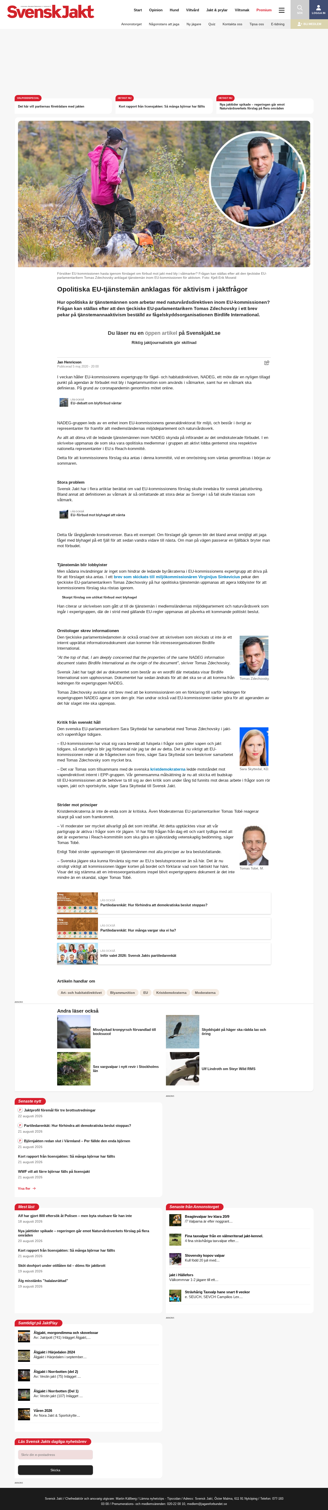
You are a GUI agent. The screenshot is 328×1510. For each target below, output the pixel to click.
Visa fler (24, 1188)
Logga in (318, 13)
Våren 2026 (43, 1410)
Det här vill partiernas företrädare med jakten (51, 106)
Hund (174, 10)
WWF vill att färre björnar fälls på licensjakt (54, 1171)
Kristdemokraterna (171, 993)
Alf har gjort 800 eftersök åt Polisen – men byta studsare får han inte (75, 1216)
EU (145, 993)
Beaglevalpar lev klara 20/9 (207, 1216)
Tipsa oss (256, 24)
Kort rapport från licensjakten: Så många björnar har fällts (162, 106)
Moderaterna (205, 993)
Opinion (156, 10)
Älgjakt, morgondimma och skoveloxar (66, 1333)
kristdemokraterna (167, 769)
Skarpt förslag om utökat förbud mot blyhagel (99, 597)
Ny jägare (194, 24)
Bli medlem (312, 24)
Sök (300, 13)
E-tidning (278, 24)
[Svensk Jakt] (50, 6)
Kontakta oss (232, 24)
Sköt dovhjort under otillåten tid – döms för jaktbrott (61, 1265)
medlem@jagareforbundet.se (207, 1504)
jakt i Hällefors (181, 1275)
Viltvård (192, 10)
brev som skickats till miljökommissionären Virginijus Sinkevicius (177, 577)
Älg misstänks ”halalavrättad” (43, 1281)
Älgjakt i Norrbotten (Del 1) (56, 1391)
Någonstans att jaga (164, 24)
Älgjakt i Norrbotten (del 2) (56, 1372)
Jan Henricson (69, 362)
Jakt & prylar (217, 10)
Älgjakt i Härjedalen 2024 (54, 1352)
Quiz (211, 24)
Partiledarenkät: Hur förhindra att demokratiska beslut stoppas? (75, 1125)
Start (138, 10)
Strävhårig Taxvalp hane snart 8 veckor (217, 1292)
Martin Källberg (126, 1498)
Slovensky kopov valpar (205, 1255)
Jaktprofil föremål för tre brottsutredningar (57, 1110)
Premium (264, 10)
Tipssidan (174, 1498)
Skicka (55, 1470)
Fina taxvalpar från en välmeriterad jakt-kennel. (224, 1236)
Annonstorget (131, 24)
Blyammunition (122, 993)
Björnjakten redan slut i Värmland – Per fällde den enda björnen (74, 1141)
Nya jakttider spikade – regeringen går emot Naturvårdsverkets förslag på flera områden (252, 106)
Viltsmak (242, 10)
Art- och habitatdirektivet (81, 993)
